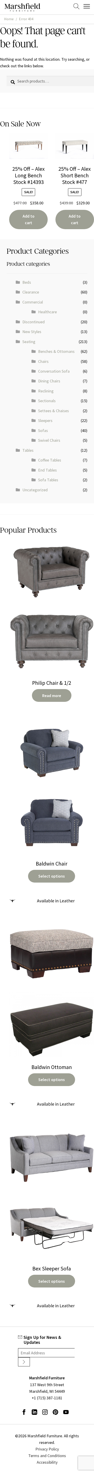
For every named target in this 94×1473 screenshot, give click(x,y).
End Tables (47, 470)
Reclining (46, 391)
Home (9, 19)
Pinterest (55, 1412)
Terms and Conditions (47, 1455)
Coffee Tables (49, 460)
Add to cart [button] (28, 219)
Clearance (30, 292)
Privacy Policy (47, 1449)
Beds (26, 282)
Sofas (43, 430)
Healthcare (47, 311)
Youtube (66, 1412)
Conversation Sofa (54, 371)
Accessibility (47, 1462)
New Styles (31, 331)
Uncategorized (35, 489)
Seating (28, 341)
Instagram (45, 1412)
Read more (51, 695)
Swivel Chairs (49, 440)
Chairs (43, 361)
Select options (51, 876)
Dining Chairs (49, 381)
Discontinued (33, 321)
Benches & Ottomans (56, 351)
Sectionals (47, 400)
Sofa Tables (48, 479)
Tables (28, 450)
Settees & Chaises (53, 410)
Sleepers (45, 420)
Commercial (32, 302)
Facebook (24, 1412)
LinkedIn (34, 1412)
